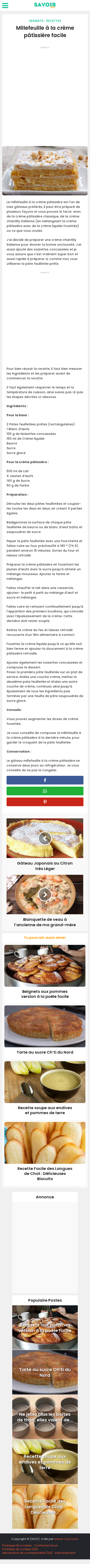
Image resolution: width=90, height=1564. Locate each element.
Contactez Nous (46, 1545)
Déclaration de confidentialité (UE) (27, 1553)
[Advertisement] (45, 95)
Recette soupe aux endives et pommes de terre (45, 1110)
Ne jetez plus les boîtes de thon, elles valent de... (45, 1417)
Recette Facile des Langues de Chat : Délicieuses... (45, 1506)
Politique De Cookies (17, 1545)
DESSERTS (36, 21)
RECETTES (53, 21)
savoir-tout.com (66, 1539)
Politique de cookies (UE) (20, 1549)
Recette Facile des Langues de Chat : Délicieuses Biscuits (44, 1173)
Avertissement (65, 1553)
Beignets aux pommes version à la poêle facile (45, 994)
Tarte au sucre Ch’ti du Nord (45, 1052)
